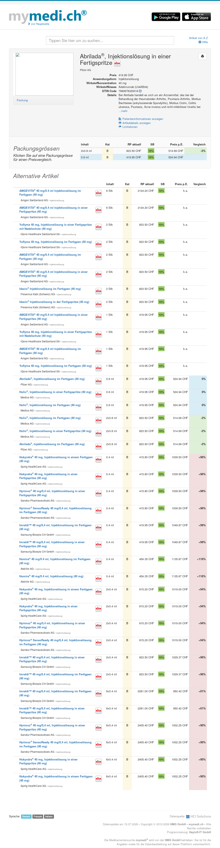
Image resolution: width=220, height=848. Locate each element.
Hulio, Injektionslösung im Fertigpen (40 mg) (50, 405)
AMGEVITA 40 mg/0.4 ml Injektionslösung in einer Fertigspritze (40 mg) (53, 210)
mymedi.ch (196, 824)
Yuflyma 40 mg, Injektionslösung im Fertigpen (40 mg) (55, 242)
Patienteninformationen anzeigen (142, 119)
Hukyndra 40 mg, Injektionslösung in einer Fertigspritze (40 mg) (48, 476)
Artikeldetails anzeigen (136, 123)
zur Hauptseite (39, 24)
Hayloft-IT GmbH (200, 832)
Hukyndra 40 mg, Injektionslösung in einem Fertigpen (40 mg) (56, 459)
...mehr (123, 111)
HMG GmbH (178, 824)
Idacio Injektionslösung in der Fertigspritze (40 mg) (54, 302)
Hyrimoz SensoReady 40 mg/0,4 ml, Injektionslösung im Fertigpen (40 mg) (55, 510)
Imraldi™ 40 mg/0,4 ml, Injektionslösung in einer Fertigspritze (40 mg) (52, 544)
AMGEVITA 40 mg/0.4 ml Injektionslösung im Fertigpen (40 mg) (50, 193)
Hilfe (204, 42)
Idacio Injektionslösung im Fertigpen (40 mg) (50, 289)
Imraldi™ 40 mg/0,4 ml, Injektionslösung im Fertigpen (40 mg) (55, 527)
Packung (22, 100)
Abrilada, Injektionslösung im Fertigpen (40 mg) (52, 379)
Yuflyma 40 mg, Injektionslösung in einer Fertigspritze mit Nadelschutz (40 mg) (55, 226)
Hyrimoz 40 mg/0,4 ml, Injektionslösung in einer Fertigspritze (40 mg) (52, 625)
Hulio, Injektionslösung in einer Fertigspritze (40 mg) (55, 392)
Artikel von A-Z (198, 38)
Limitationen (130, 127)
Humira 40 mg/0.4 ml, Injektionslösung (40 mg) (51, 576)
